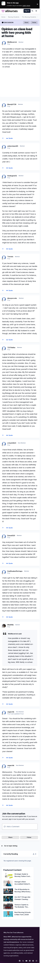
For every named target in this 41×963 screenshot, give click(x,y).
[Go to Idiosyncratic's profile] (4, 299)
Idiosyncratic (12, 298)
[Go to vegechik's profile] (4, 713)
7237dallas (11, 347)
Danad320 (11, 535)
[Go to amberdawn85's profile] (4, 147)
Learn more (4, 4)
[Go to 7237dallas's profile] (4, 348)
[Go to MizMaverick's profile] (4, 43)
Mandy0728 (11, 104)
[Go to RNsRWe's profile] (4, 626)
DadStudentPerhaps (14, 571)
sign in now (12, 819)
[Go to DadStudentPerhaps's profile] (4, 572)
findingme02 (12, 176)
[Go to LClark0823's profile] (4, 444)
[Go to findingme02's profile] (4, 177)
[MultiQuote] (3, 138)
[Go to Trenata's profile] (4, 257)
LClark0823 (11, 443)
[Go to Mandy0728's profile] (4, 105)
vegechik (10, 712)
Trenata (10, 257)
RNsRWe (10, 625)
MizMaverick (12, 42)
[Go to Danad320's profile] (4, 536)
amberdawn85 (12, 146)
